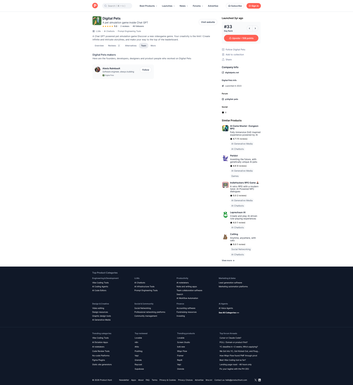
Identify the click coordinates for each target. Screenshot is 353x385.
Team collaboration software (189, 290)
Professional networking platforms (149, 312)
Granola (138, 360)
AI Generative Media (242, 143)
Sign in (255, 5)
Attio (137, 346)
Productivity (182, 278)
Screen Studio (183, 342)
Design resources (100, 312)
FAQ (148, 380)
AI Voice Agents (226, 308)
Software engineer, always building (118, 71)
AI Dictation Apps (100, 342)
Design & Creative (100, 303)
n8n (136, 342)
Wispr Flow (182, 351)
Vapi (137, 355)
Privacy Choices (185, 380)
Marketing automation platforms (233, 286)
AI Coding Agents (100, 286)
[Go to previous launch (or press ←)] (249, 28)
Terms (154, 380)
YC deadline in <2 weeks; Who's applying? (239, 346)
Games (235, 176)
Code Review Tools (100, 351)
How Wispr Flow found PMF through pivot (238, 355)
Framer (180, 355)
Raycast (138, 364)
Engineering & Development (105, 278)
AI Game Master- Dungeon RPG (244, 127)
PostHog (138, 351)
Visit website (208, 22)
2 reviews (124, 26)
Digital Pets (109, 75)
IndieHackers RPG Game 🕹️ (244, 182)
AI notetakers (183, 282)
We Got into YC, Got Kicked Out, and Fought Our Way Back (240, 351)
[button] (153, 45)
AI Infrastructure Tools (144, 286)
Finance (180, 303)
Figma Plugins (98, 360)
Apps (133, 380)
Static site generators (102, 364)
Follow (145, 69)
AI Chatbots (109, 31)
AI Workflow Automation (187, 298)
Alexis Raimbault (111, 68)
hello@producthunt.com (236, 380)
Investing (181, 316)
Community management (145, 316)
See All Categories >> (229, 312)
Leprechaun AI (238, 212)
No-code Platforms (100, 355)
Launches (167, 5)
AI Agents (223, 303)
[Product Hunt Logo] (95, 6)
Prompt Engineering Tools (129, 31)
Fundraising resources (187, 312)
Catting (234, 234)
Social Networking (241, 249)
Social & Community (143, 303)
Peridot (234, 155)
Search (180, 294)
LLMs (98, 31)
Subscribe (236, 5)
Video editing (98, 308)
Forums (197, 5)
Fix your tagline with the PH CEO (234, 369)
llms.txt (209, 380)
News (183, 5)
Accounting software (186, 308)
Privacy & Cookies (168, 380)
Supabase (139, 369)
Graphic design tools (101, 316)
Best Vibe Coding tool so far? (233, 360)
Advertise (213, 5)
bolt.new (181, 346)
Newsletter (124, 380)
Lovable (138, 338)
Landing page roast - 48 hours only (236, 364)
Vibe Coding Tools (100, 282)
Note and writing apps (187, 286)
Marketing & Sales (227, 278)
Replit (179, 360)
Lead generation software (230, 282)
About (141, 380)
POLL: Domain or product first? (234, 342)
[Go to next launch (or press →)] (255, 28)
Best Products (147, 5)
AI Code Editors (99, 290)
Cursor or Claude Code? (230, 338)
